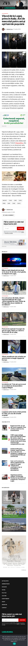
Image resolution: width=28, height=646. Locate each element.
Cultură (4, 595)
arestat (5, 200)
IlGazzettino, (19, 143)
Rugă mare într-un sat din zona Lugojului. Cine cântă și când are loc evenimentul (18, 428)
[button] (3, 8)
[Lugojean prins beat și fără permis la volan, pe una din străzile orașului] (14, 402)
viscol (19, 203)
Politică (4, 592)
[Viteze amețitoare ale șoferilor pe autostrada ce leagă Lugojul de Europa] (14, 346)
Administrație (6, 583)
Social (5, 495)
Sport (5, 506)
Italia (10, 200)
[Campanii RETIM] (14, 119)
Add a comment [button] (9, 215)
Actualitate (5, 13)
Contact (4, 607)
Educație (4, 586)
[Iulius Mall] (14, 3)
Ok (14, 643)
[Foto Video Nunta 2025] (14, 243)
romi (9, 203)
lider (15, 200)
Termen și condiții (9, 233)
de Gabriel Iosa (6, 502)
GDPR (22, 232)
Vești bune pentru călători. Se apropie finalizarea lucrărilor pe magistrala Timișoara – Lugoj (18, 478)
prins (4, 203)
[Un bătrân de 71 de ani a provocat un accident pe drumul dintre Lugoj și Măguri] (14, 374)
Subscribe (20, 228)
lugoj (20, 200)
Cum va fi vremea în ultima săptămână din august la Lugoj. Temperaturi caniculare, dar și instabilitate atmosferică (17, 465)
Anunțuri (4, 604)
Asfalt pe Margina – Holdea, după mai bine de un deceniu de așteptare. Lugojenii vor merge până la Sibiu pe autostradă (18, 452)
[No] (26, 640)
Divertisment (5, 598)
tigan (13, 203)
